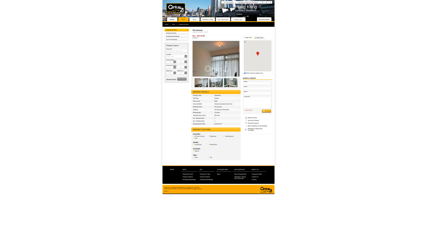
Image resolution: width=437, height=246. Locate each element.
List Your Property (229, 2)
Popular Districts (171, 33)
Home (166, 24)
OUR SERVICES (239, 169)
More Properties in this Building (257, 126)
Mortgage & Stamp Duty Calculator (248, 2)
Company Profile (257, 174)
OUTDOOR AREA (222, 169)
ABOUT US (255, 169)
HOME (172, 169)
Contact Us (255, 177)
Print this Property (253, 123)
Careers (254, 179)
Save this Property (253, 120)
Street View (259, 38)
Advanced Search (171, 79)
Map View (248, 37)
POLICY (166, 191)
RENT (184, 169)
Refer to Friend (252, 118)
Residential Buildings (172, 36)
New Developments (240, 174)
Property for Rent (183, 24)
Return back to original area (254, 73)
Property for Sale (205, 174)
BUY (201, 169)
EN (262, 2)
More (218, 174)
